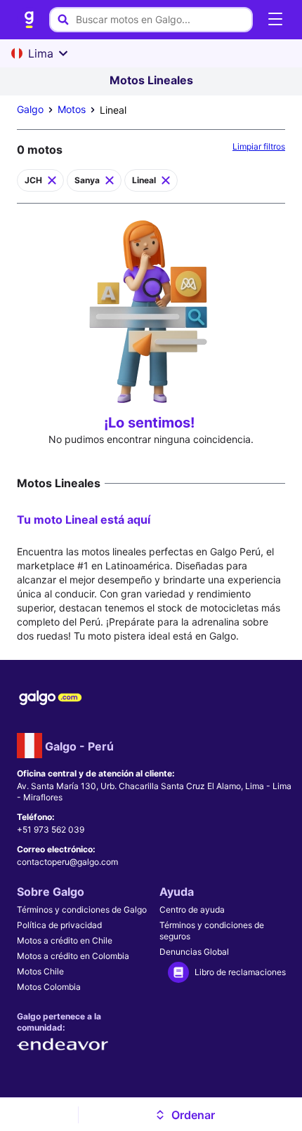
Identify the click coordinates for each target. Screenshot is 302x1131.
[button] (185, 1114)
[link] (29, 20)
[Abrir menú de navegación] (275, 19)
